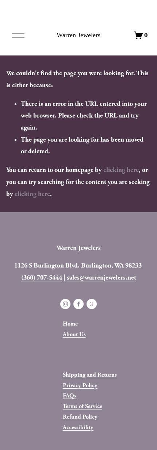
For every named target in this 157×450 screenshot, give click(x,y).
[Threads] (92, 304)
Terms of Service (82, 406)
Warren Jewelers (78, 35)
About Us (74, 334)
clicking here (121, 170)
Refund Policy (80, 417)
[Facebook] (78, 304)
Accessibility (78, 427)
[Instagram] (65, 304)
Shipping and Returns (90, 375)
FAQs (69, 395)
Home (70, 323)
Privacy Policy (80, 385)
